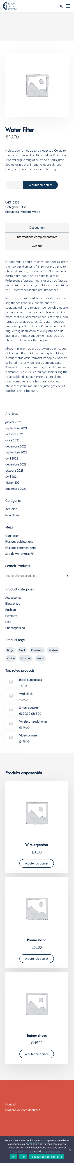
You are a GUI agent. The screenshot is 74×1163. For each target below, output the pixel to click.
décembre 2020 (16, 488)
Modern (26, 212)
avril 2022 (11, 458)
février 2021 (12, 482)
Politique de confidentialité (22, 1110)
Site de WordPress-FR (19, 553)
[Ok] (69, 1149)
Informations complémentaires (37, 237)
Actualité (11, 509)
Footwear (37, 650)
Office (11, 658)
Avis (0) (37, 246)
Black (22, 650)
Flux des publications (19, 541)
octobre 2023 (14, 434)
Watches (25, 658)
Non (22, 1156)
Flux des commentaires (20, 548)
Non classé (12, 515)
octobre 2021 (14, 470)
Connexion (12, 535)
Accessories (13, 597)
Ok (13, 1156)
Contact (10, 1104)
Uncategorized (15, 628)
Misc (23, 207)
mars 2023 (12, 440)
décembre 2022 (15, 446)
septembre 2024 (16, 428)
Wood (36, 212)
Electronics (12, 603)
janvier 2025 (13, 422)
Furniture (11, 616)
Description (37, 227)
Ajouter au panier (40, 185)
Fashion (10, 609)
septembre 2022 (16, 452)
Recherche (67, 575)
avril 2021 (11, 476)
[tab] (37, 227)
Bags (10, 650)
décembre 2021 (15, 464)
